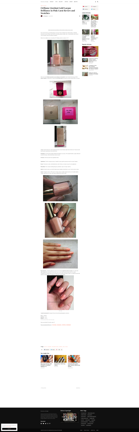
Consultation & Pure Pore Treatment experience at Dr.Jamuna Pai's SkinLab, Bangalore (93, 67)
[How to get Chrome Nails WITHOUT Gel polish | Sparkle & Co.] (47, 359)
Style (56, 1)
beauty (90, 414)
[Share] (79, 16)
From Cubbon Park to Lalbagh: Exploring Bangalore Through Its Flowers (85, 37)
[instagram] (47, 423)
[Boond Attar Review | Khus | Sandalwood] (86, 17)
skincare (83, 423)
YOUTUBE (54, 324)
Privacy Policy (86, 430)
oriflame (60, 346)
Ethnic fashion (91, 413)
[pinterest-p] (49, 423)
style (82, 425)
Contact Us (93, 430)
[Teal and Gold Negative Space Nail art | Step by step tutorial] (74, 359)
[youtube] (43, 423)
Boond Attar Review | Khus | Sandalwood (86, 21)
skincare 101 (90, 423)
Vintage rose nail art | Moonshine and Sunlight (93, 73)
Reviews (51, 1)
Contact (71, 1)
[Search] (97, 2)
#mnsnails (83, 413)
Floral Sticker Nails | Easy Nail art (59, 364)
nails (93, 420)
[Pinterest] (57, 350)
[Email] (59, 350)
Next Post (78, 387)
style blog (88, 425)
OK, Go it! (9, 428)
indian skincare (84, 418)
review (66, 346)
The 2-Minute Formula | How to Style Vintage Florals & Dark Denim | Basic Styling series (94, 23)
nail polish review (55, 346)
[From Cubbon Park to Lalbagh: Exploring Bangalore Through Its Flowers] (86, 32)
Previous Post (43, 387)
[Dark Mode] (96, 2)
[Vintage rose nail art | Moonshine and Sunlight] (85, 74)
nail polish (49, 346)
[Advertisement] (60, 21)
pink (64, 346)
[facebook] (41, 423)
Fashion (83, 414)
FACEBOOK (59, 324)
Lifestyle (66, 1)
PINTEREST (69, 324)
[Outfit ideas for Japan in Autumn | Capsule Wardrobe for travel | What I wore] (85, 60)
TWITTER (64, 324)
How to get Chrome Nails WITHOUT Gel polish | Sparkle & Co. (46, 365)
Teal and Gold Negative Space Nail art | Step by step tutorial (74, 365)
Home (42, 5)
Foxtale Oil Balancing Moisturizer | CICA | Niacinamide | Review (94, 37)
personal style (84, 421)
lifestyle (92, 418)
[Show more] (62, 350)
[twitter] (45, 423)
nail (82, 420)
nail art (44, 5)
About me (75, 1)
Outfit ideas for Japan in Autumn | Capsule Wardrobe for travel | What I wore (93, 60)
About (81, 430)
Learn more (8, 426)
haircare (83, 416)
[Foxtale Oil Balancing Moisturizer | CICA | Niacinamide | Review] (94, 32)
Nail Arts (60, 1)
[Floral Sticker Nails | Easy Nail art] (60, 359)
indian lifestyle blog (91, 416)
